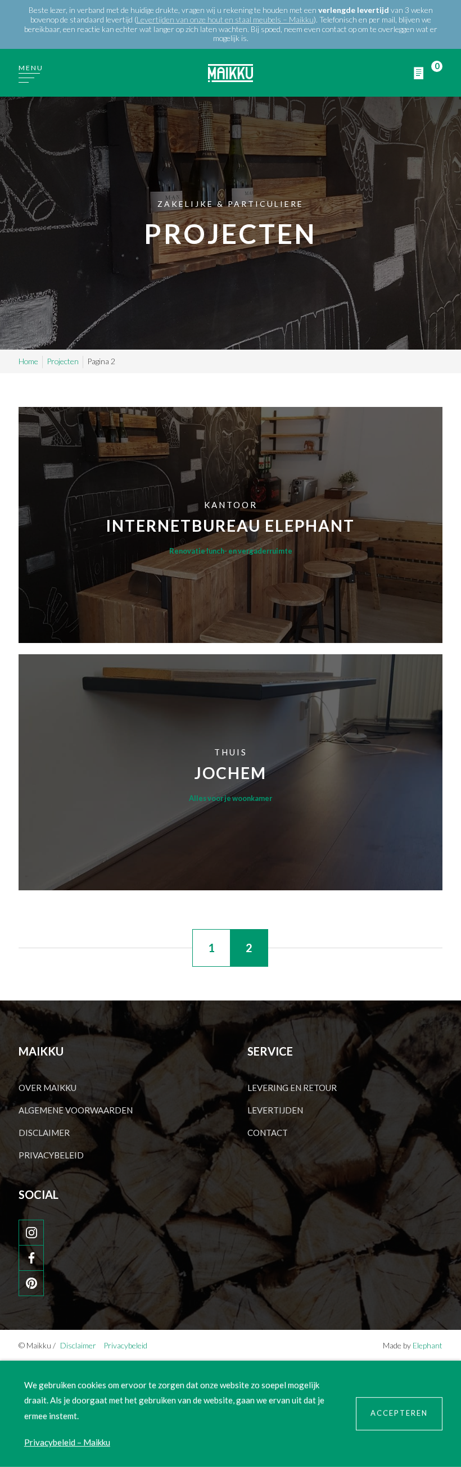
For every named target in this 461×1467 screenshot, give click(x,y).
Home (28, 361)
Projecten (63, 361)
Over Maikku (47, 1088)
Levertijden (275, 1110)
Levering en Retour (292, 1088)
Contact (267, 1133)
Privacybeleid (51, 1155)
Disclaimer (44, 1133)
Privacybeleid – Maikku (67, 1442)
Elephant (427, 1345)
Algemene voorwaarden (76, 1110)
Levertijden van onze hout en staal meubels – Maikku (225, 19)
